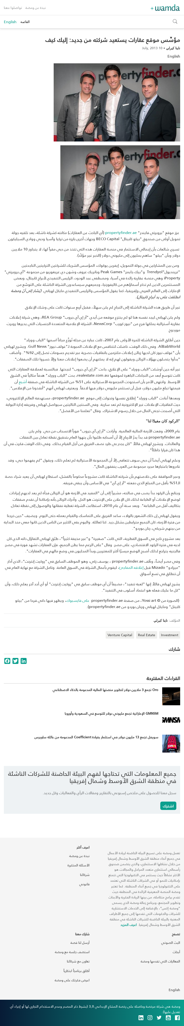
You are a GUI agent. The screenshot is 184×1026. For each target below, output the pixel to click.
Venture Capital (120, 635)
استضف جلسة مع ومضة (72, 952)
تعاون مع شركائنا (78, 961)
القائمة (25, 21)
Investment (169, 635)
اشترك (168, 805)
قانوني (84, 884)
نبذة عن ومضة (35, 7)
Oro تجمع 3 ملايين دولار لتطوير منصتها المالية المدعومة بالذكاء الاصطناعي (105, 689)
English (10, 22)
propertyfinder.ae (121, 232)
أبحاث (176, 952)
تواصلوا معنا (13, 7)
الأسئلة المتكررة (79, 865)
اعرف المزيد (129, 924)
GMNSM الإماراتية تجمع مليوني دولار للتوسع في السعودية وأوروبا (111, 713)
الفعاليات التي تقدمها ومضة (160, 961)
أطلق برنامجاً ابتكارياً (76, 970)
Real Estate (146, 635)
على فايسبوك (77, 600)
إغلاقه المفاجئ (131, 567)
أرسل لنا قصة (80, 942)
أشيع (23, 381)
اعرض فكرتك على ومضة (72, 980)
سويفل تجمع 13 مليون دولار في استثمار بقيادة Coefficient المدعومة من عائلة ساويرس (96, 737)
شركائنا (85, 874)
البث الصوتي (170, 942)
